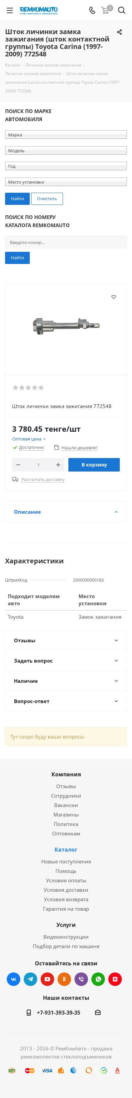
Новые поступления (66, 861)
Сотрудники (66, 795)
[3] (28, 388)
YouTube (47, 979)
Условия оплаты (66, 880)
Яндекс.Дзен (115, 979)
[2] (22, 388)
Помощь (66, 870)
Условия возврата (66, 899)
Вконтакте (13, 979)
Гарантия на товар (66, 908)
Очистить (47, 198)
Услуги (66, 925)
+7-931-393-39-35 (58, 1012)
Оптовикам (66, 833)
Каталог (66, 849)
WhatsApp (98, 979)
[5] (41, 388)
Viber (81, 979)
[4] (35, 388)
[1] (16, 388)
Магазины (66, 814)
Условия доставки (66, 889)
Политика (66, 824)
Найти (17, 258)
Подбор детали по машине (66, 946)
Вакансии (66, 805)
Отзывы (66, 786)
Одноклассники (64, 979)
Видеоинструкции (66, 936)
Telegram (30, 979)
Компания (66, 774)
